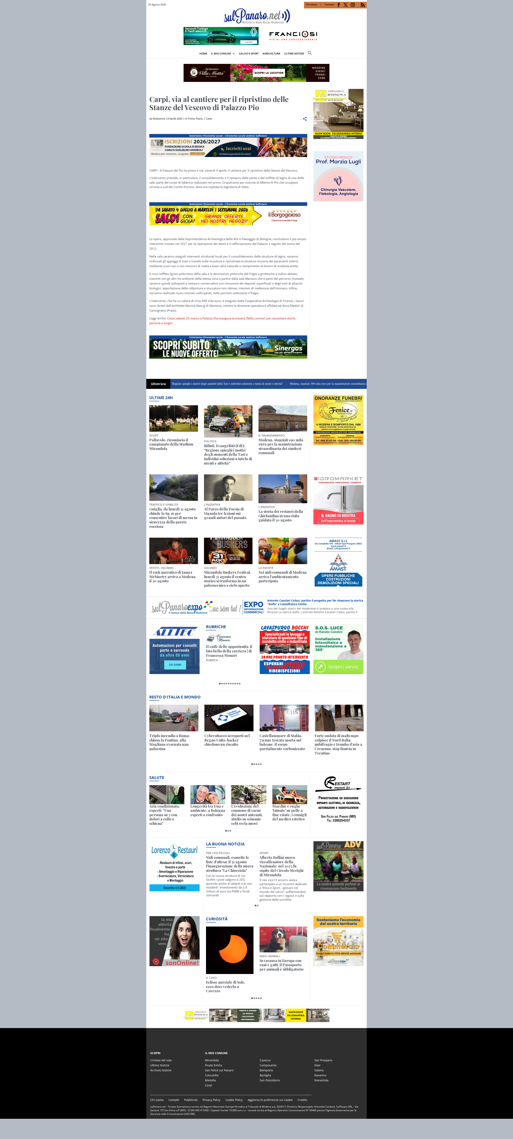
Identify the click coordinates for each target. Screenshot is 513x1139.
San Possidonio (270, 1080)
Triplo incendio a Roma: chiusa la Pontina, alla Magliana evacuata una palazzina (169, 742)
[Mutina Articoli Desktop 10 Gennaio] (228, 225)
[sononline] (174, 964)
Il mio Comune (221, 53)
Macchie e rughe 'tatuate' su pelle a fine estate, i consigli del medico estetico (289, 812)
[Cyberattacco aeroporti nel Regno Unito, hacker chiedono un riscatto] (228, 718)
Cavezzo (265, 1060)
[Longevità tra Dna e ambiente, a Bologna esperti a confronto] (207, 794)
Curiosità (217, 919)
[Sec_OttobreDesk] (256, 73)
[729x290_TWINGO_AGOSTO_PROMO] (256, 44)
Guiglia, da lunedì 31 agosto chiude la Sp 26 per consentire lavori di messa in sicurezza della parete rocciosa (173, 518)
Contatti (329, 4)
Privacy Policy (211, 1100)
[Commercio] (338, 964)
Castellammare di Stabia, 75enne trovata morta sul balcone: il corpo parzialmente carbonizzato (282, 742)
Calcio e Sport (249, 53)
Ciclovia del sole (161, 1060)
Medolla (210, 1080)
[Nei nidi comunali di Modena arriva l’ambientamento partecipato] (283, 551)
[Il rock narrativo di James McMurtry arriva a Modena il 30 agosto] (173, 551)
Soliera (319, 1070)
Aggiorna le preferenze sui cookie (270, 1100)
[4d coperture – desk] (228, 359)
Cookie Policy (234, 1100)
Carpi (209, 118)
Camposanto (268, 1065)
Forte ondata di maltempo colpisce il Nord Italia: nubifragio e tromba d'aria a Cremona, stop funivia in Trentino (338, 744)
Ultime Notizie (159, 1065)
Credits (302, 1100)
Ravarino (320, 1075)
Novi (317, 1065)
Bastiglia (265, 1075)
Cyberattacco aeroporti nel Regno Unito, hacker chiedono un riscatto (227, 740)
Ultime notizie (294, 53)
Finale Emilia (213, 1065)
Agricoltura (271, 53)
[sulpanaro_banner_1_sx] (338, 889)
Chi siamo (311, 4)
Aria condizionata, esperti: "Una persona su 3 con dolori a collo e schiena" (164, 815)
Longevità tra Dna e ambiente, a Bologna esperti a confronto (207, 810)
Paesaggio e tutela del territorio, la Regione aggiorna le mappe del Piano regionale (225, 967)
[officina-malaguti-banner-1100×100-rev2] (256, 1015)
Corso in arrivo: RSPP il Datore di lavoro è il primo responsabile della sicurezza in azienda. (314, 602)
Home (203, 53)
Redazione (159, 118)
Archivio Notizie (160, 1070)
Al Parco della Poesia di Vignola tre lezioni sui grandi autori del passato (225, 513)
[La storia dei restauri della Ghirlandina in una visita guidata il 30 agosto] (283, 488)
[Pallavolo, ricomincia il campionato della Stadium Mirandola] (173, 418)
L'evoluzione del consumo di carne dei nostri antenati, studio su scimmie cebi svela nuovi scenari (247, 815)
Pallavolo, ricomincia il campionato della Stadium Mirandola (171, 444)
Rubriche (216, 626)
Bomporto (266, 1070)
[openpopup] (364, 54)
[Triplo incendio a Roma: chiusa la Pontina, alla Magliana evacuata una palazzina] (173, 718)
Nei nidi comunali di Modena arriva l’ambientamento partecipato (283, 576)
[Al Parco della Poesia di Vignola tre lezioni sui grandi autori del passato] (228, 487)
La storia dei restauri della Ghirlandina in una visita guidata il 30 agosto (281, 515)
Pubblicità (191, 1100)
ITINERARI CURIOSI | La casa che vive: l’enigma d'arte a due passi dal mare (228, 651)
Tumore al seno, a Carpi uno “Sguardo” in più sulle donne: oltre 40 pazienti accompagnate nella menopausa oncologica (228, 866)
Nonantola (321, 1080)
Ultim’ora (158, 384)
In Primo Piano (194, 118)
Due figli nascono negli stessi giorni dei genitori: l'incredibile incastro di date (283, 965)
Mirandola (212, 1060)
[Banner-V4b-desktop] (228, 157)
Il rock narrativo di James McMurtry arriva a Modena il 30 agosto (172, 576)
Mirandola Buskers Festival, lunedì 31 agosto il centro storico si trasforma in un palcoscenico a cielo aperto (227, 579)
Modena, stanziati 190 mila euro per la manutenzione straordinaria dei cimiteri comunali (290, 383)
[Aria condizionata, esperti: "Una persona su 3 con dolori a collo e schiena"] (166, 794)
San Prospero (323, 1060)
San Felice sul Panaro (219, 1070)
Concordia (212, 1075)
